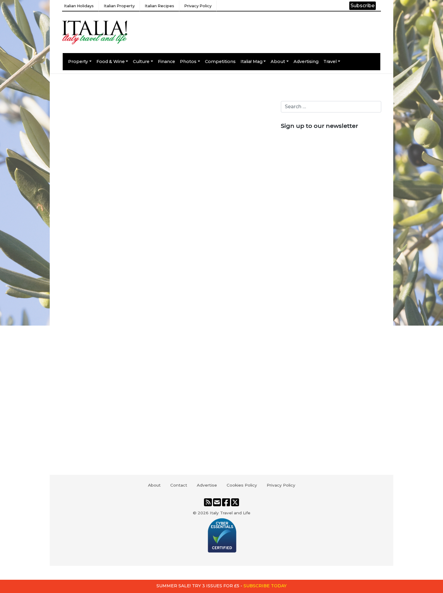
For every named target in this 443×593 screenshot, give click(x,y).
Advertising (306, 61)
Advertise (207, 485)
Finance (166, 61)
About (278, 61)
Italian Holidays (79, 6)
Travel (330, 61)
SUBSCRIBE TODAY (265, 585)
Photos (188, 61)
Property (78, 61)
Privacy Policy (198, 6)
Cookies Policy (242, 485)
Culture (141, 61)
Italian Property (119, 6)
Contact (178, 485)
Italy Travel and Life (230, 512)
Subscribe (362, 5)
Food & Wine (110, 61)
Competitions (220, 61)
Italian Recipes (159, 6)
